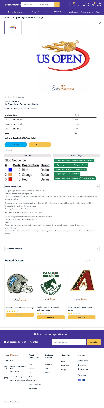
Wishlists (31, 368)
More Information (13, 186)
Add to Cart (20, 315)
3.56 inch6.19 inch (14, 129)
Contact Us (48, 364)
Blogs (98, 12)
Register (47, 372)
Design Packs (65, 366)
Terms (11, 402)
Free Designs (73, 12)
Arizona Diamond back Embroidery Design (80, 308)
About (30, 364)
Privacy (6, 402)
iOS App (83, 365)
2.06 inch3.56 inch (15, 119)
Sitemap (17, 402)
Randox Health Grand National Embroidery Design (48, 308)
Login (46, 368)
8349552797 (14, 372)
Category (64, 370)
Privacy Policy (33, 380)
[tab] (13, 27)
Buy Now (16, 144)
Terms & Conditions (35, 384)
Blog (30, 376)
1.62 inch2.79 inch (14, 124)
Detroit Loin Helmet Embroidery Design (20, 308)
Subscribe (93, 342)
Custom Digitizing (87, 12)
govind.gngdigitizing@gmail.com (20, 380)
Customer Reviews (13, 248)
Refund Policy (33, 389)
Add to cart (40, 145)
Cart (30, 372)
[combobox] (29, 4)
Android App (84, 369)
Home (63, 362)
